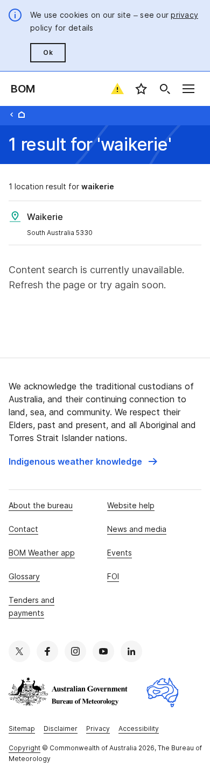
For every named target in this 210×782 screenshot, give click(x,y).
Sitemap (22, 728)
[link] (83, 461)
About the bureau (41, 505)
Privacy (98, 728)
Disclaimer (61, 728)
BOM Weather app (42, 552)
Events (119, 552)
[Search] (165, 88)
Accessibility (138, 728)
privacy (184, 14)
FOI (113, 576)
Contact (23, 529)
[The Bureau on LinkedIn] (131, 651)
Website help (131, 505)
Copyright (24, 748)
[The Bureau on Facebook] (47, 651)
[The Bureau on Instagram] (75, 651)
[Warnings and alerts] (117, 88)
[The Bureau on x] (19, 651)
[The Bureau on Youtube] (103, 651)
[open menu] (188, 88)
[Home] (21, 114)
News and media (136, 529)
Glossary (24, 576)
